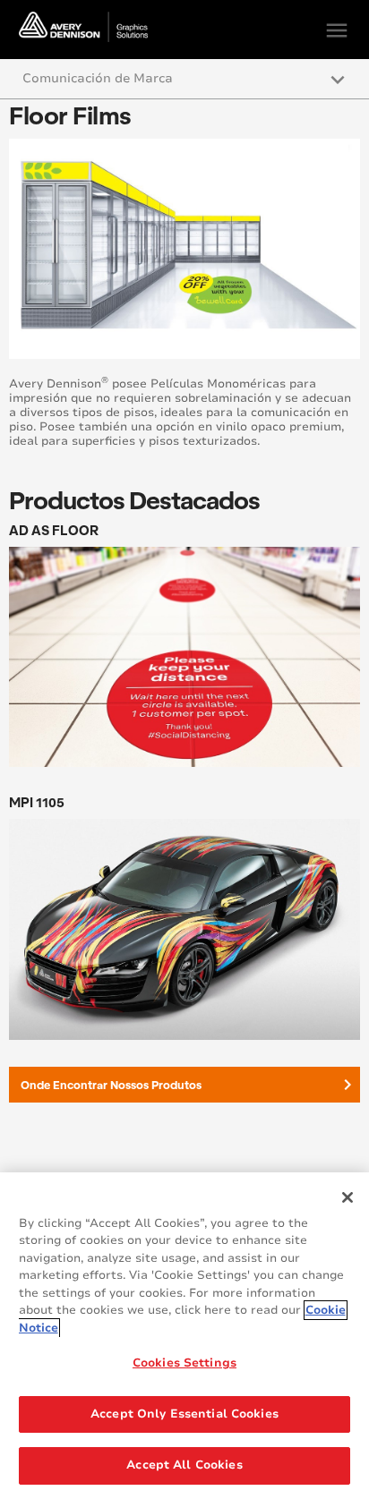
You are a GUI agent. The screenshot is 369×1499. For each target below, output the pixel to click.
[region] (184, 1335)
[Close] (347, 1197)
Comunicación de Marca (97, 78)
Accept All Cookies (184, 1465)
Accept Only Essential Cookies (184, 1414)
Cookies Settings (184, 1363)
